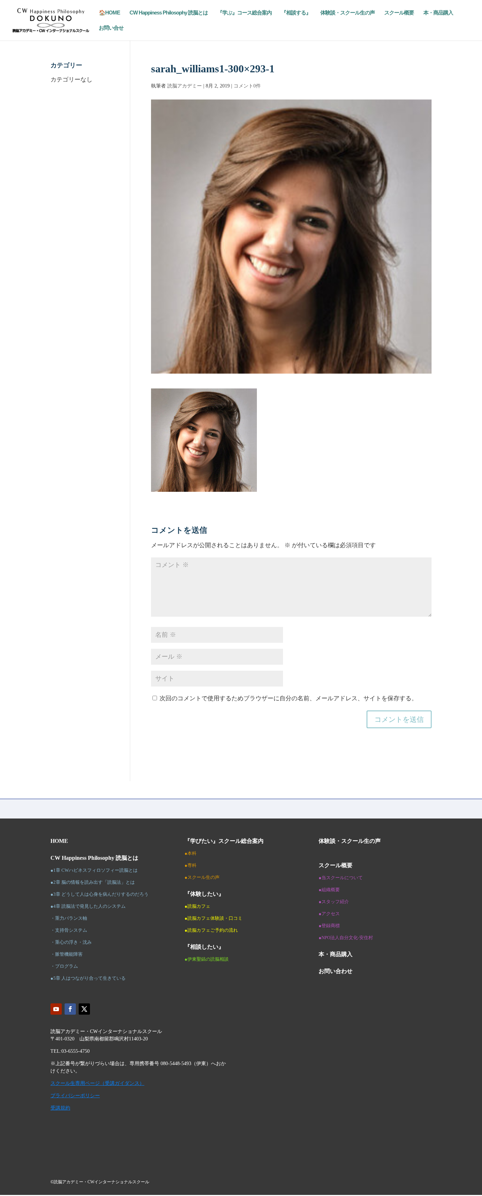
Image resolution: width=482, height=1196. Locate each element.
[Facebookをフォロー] (70, 1009)
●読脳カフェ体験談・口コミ (213, 918)
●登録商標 (329, 925)
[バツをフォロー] (84, 1009)
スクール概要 (399, 13)
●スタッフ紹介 (334, 901)
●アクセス (329, 913)
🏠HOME (109, 13)
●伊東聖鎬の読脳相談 (207, 959)
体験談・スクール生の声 (347, 13)
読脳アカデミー (184, 86)
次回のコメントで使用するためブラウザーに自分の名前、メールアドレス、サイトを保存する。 (288, 698)
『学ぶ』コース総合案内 (244, 13)
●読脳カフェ (197, 906)
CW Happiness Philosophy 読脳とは (168, 13)
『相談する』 (296, 13)
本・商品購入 (438, 13)
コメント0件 (247, 86)
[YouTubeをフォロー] (56, 1009)
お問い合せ (111, 28)
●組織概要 (329, 889)
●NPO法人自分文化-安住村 (346, 937)
